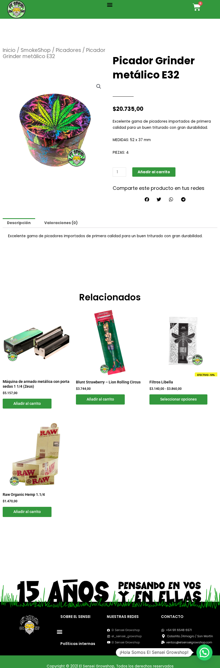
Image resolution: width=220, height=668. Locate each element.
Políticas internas (77, 643)
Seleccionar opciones (178, 399)
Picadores (68, 50)
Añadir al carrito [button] (27, 403)
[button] (109, 4)
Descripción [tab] (19, 222)
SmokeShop (36, 50)
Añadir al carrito (154, 172)
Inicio (9, 50)
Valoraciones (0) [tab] (61, 222)
